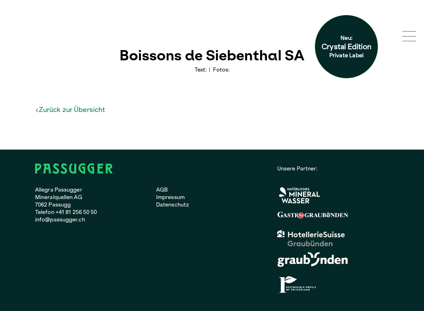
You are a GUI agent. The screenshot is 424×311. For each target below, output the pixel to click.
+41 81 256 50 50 (76, 212)
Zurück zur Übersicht (72, 109)
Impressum (170, 197)
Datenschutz (172, 204)
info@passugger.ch (60, 219)
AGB (162, 189)
